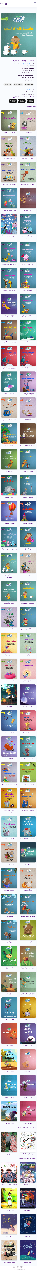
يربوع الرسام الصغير (27, 394)
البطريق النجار (27, 1123)
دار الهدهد (28, 89)
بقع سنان (9, 707)
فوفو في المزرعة (9, 890)
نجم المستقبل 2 (28, 1185)
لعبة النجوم (27, 1262)
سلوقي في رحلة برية (9, 184)
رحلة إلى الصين (9, 497)
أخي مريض (27, 575)
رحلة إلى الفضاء (28, 523)
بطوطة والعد (9, 1097)
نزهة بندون (27, 864)
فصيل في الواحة (9, 445)
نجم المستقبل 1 (28, 1210)
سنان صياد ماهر (28, 733)
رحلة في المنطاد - (9, 523)
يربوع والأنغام (28, 342)
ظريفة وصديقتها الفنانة (9, 264)
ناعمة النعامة (27, 1046)
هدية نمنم (28, 420)
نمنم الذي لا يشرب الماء (27, 445)
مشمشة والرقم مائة (28, 603)
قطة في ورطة (9, 1020)
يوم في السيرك (9, 838)
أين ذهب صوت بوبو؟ (27, 968)
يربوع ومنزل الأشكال (27, 368)
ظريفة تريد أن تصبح (9, 290)
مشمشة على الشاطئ (28, 629)
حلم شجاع (27, 1236)
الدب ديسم (27, 1071)
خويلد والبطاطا (9, 1123)
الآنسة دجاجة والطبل (27, 810)
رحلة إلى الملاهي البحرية (9, 549)
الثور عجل (9, 994)
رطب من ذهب (9, 1210)
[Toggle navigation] (35, 3)
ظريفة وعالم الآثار (27, 316)
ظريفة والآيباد (28, 290)
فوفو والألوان (9, 916)
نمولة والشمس (28, 681)
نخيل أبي (9, 1154)
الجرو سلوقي (28, 210)
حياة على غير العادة (28, 1154)
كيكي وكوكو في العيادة (9, 236)
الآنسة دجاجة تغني (28, 784)
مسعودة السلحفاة (9, 1071)
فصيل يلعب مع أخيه (27, 471)
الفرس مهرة (28, 1097)
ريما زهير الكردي (27, 63)
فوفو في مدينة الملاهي (28, 916)
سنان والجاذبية (9, 733)
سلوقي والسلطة (9, 158)
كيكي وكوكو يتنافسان (9, 210)
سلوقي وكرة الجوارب (27, 184)
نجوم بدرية (9, 1236)
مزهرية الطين (9, 864)
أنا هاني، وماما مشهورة (9, 1185)
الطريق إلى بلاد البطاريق (27, 838)
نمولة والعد (27, 655)
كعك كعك (9, 629)
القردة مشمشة (9, 603)
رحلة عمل (28, 549)
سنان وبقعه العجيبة (27, 758)
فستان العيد (28, 132)
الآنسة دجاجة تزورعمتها (9, 784)
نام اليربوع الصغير (9, 394)
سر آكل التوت (28, 890)
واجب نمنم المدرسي (9, 420)
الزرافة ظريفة (9, 316)
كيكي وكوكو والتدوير (28, 264)
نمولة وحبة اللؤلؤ (27, 707)
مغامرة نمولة (9, 655)
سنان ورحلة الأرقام (9, 132)
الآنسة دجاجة (9, 758)
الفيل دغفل (27, 1020)
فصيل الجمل (9, 471)
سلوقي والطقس (27, 158)
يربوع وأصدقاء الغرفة (9, 342)
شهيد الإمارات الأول (9, 1262)
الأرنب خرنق (9, 968)
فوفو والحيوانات (9, 942)
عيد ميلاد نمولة (9, 681)
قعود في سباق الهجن (28, 994)
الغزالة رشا (9, 1046)
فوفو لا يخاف (28, 942)
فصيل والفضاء (28, 497)
